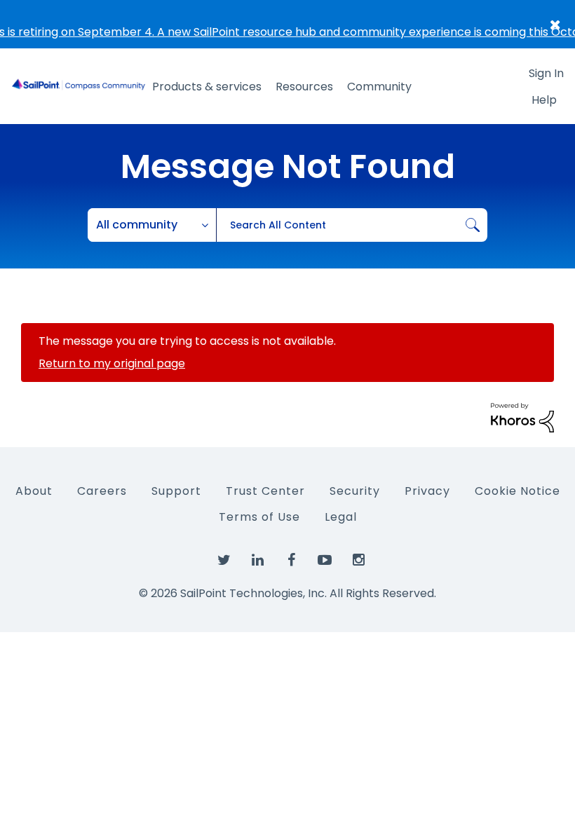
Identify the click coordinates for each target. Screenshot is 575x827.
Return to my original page (112, 363)
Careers (102, 491)
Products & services (207, 86)
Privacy (427, 491)
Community (379, 86)
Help (544, 100)
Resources (304, 86)
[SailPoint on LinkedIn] (257, 561)
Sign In (546, 73)
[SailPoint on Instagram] (358, 561)
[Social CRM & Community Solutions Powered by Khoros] (522, 417)
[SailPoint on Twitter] (224, 561)
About (34, 491)
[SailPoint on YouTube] (325, 561)
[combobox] (351, 225)
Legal (341, 517)
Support (176, 491)
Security (355, 491)
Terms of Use (259, 517)
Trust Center (265, 491)
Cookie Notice (517, 491)
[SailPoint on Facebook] (291, 561)
